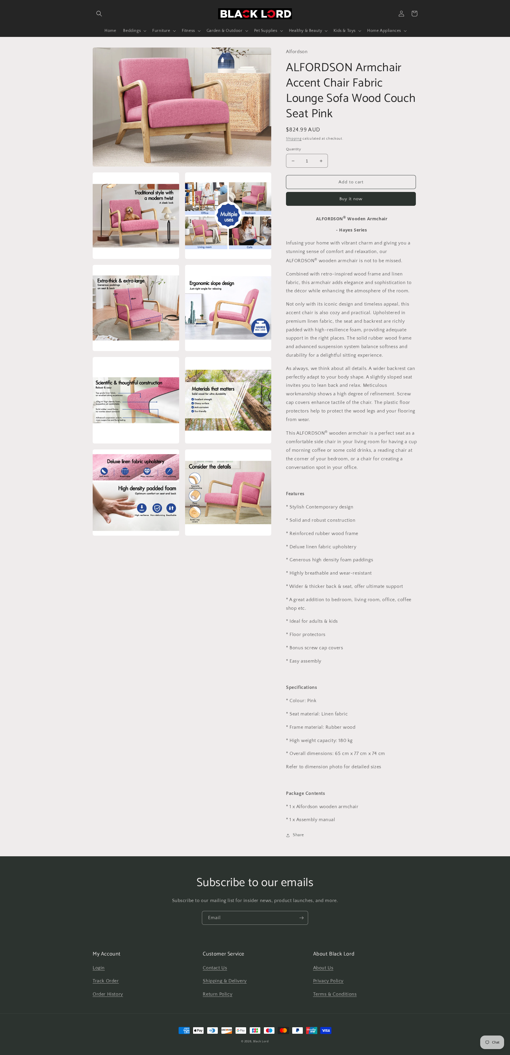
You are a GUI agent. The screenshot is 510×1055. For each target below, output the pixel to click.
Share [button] (298, 835)
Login (99, 968)
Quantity (293, 149)
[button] (99, 13)
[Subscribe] (301, 918)
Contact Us (215, 968)
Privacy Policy (328, 981)
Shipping (294, 139)
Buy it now (350, 198)
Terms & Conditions (335, 994)
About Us (323, 968)
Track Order (106, 981)
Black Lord (261, 1041)
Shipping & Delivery (224, 981)
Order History (108, 994)
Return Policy (217, 994)
